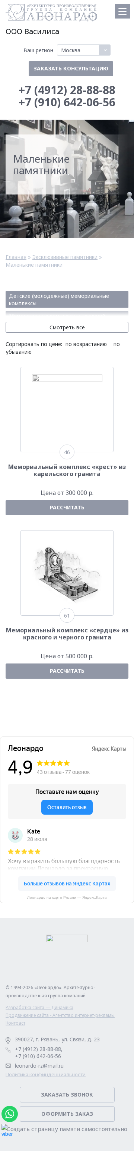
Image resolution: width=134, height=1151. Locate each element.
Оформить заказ (67, 1113)
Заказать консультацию (71, 68)
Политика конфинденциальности (46, 1074)
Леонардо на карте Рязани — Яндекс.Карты (67, 897)
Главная (16, 256)
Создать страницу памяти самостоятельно (67, 1128)
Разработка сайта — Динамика (39, 1007)
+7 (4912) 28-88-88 (67, 89)
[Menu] (122, 11)
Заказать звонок (67, 1094)
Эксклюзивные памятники (65, 256)
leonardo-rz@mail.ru (39, 1065)
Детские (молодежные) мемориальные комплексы (59, 299)
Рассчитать (67, 507)
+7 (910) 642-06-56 (67, 102)
